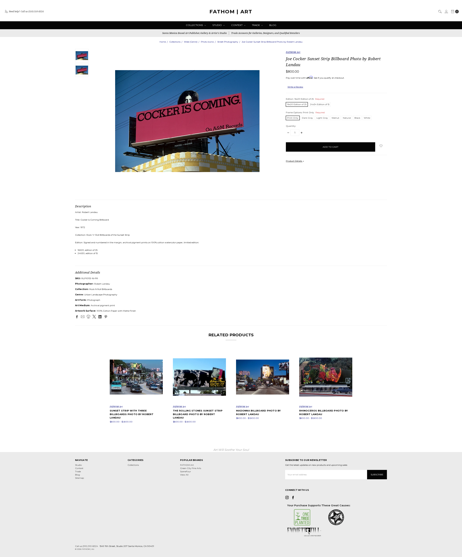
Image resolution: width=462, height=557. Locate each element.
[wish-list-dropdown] (381, 146)
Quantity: (291, 126)
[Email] (82, 316)
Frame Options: (305, 112)
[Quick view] (160, 353)
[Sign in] (446, 11)
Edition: (305, 99)
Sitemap (79, 478)
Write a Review (295, 86)
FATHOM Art (187, 465)
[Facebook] (77, 316)
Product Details (294, 161)
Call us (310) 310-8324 (86, 546)
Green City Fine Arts (190, 468)
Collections (195, 25)
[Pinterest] (106, 316)
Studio (217, 25)
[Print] (88, 316)
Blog (272, 25)
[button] (302, 517)
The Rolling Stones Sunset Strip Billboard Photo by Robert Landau (198, 414)
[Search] (440, 11)
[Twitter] (94, 316)
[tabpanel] (136, 387)
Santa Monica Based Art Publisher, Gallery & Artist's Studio (194, 33)
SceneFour (185, 471)
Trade (256, 25)
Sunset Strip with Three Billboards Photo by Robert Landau (132, 414)
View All (184, 474)
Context (237, 25)
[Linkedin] (100, 316)
